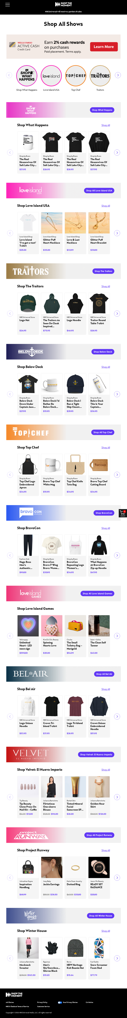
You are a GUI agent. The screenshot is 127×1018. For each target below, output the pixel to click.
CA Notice (89, 1002)
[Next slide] (118, 75)
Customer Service (43, 1006)
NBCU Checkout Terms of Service (17, 1006)
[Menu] (7, 4)
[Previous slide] (9, 75)
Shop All (106, 125)
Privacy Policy (42, 1002)
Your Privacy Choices (70, 1002)
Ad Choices (10, 1002)
